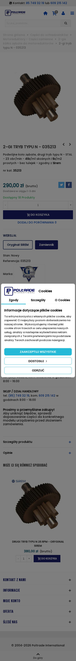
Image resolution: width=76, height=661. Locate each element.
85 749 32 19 (35, 3)
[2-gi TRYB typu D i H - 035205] (63, 144)
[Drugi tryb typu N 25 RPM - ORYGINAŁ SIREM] (38, 505)
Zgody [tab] (13, 300)
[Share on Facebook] (69, 185)
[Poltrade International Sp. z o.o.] (15, 13)
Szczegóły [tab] (38, 300)
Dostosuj (36, 361)
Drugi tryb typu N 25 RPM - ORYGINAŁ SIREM (38, 544)
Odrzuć (38, 370)
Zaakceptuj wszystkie (38, 351)
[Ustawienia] (63, 13)
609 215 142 (58, 3)
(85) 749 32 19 (18, 396)
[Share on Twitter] (61, 185)
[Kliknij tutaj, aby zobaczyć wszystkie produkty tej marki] (29, 274)
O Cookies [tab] (62, 300)
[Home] (45, 13)
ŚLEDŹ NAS (10, 621)
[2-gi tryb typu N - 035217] (70, 144)
